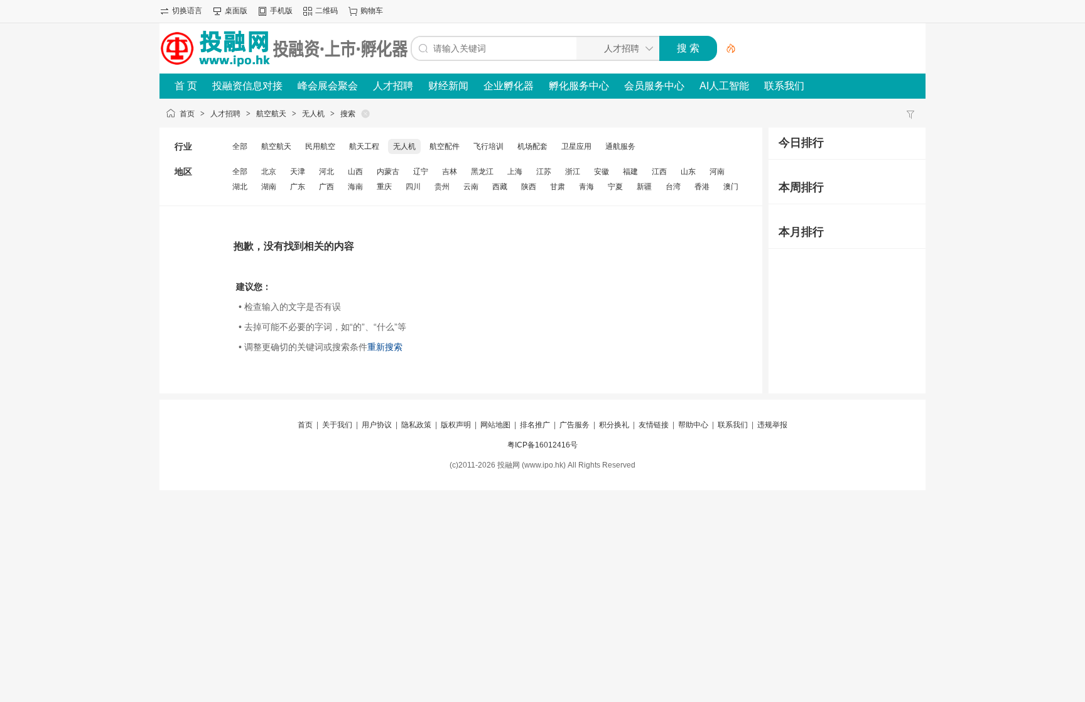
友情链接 (654, 424)
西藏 (499, 186)
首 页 (186, 85)
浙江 (572, 171)
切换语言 (187, 10)
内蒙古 (388, 171)
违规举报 (772, 424)
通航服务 (620, 146)
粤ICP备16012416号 (542, 445)
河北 (326, 171)
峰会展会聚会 (328, 85)
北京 (268, 171)
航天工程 (364, 146)
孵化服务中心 (579, 85)
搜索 (347, 113)
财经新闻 (448, 85)
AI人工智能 (724, 85)
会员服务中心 (654, 85)
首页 (187, 113)
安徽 (601, 171)
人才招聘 (393, 85)
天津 (297, 171)
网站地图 (495, 424)
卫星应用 (576, 146)
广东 (297, 186)
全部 (239, 146)
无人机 (313, 113)
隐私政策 (416, 424)
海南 (355, 186)
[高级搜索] (726, 48)
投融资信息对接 (247, 85)
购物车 (371, 10)
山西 (355, 171)
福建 (630, 171)
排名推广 (535, 424)
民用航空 (320, 146)
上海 (514, 171)
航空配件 (444, 146)
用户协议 (377, 424)
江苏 (543, 171)
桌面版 (236, 10)
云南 (470, 186)
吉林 (449, 171)
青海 (586, 186)
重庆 (384, 186)
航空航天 (271, 113)
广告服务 (574, 424)
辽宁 (420, 171)
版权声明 (456, 424)
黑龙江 (482, 171)
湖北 (239, 186)
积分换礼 (614, 424)
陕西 (528, 186)
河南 (717, 171)
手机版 (281, 10)
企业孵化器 (508, 85)
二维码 (326, 10)
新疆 (644, 186)
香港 (702, 186)
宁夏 (615, 186)
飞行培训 (488, 146)
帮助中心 (693, 424)
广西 (326, 186)
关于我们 (337, 424)
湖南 (268, 186)
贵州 (442, 186)
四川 (413, 186)
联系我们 (784, 85)
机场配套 (532, 146)
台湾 (673, 186)
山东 (688, 171)
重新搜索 (384, 347)
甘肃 (557, 186)
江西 (659, 171)
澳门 (730, 186)
